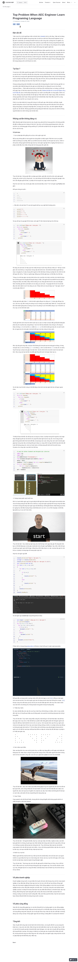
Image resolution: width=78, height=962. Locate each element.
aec (14, 24)
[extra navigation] (74, 2)
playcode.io (30, 646)
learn (18, 24)
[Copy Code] (62, 193)
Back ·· (14, 942)
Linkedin (42, 36)
